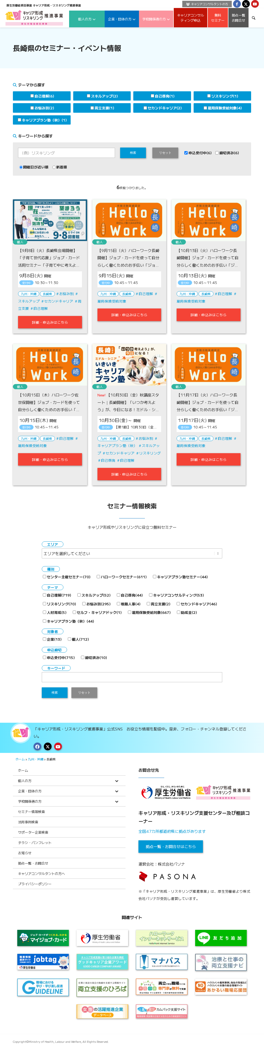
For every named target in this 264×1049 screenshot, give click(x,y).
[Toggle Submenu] (117, 781)
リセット (165, 152)
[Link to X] (246, 4)
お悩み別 (66, 293)
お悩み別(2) (44, 107)
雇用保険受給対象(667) (151, 612)
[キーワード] (254, 17)
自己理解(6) (44, 96)
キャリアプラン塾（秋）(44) (70, 621)
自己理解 (41, 308)
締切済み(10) (96, 657)
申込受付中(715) (61, 657)
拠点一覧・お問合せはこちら (171, 846)
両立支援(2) (160, 603)
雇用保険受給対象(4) (225, 107)
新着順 (61, 166)
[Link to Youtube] (255, 4)
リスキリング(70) (61, 603)
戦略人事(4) (131, 603)
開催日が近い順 (35, 166)
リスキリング (150, 453)
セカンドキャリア (58, 301)
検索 (133, 152)
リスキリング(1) (224, 96)
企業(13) (54, 639)
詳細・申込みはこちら (50, 322)
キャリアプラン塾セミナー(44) (182, 576)
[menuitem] (206, 4)
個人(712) (80, 639)
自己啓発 (108, 460)
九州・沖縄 (28, 293)
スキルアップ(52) (96, 595)
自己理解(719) (59, 595)
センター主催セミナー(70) (68, 576)
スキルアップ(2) (104, 96)
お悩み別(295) (98, 603)
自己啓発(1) (165, 96)
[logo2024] (34, 17)
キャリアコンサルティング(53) (178, 595)
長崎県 (47, 293)
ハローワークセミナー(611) (124, 576)
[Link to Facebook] (237, 4)
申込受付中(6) (200, 152)
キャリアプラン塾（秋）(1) (44, 120)
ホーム (20, 759)
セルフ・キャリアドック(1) (99, 612)
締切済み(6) (229, 152)
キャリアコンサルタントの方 (209, 4)
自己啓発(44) (132, 595)
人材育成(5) (57, 612)
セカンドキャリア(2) (165, 107)
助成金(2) (189, 612)
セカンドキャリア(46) (199, 603)
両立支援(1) (104, 107)
